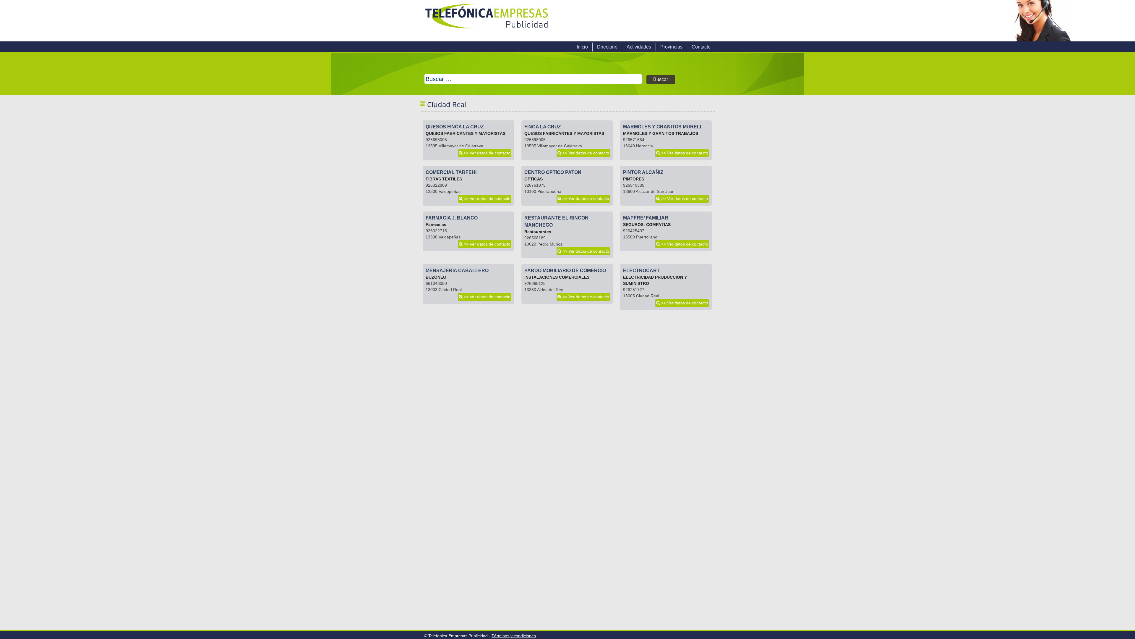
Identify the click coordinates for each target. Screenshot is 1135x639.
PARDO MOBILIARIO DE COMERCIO (565, 270)
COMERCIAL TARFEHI (451, 172)
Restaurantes (537, 231)
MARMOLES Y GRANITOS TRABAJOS (660, 133)
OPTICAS (533, 179)
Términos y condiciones (514, 635)
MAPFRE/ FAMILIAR (645, 217)
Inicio (582, 46)
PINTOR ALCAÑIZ (643, 172)
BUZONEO (436, 277)
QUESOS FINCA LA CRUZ (455, 126)
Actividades (639, 46)
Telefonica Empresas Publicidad (487, 20)
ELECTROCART (641, 270)
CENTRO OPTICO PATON (552, 172)
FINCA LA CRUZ (542, 126)
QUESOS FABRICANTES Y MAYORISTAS (465, 133)
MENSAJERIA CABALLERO (457, 270)
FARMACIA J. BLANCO (452, 217)
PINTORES (633, 179)
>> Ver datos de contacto (487, 153)
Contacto (701, 46)
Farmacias (436, 224)
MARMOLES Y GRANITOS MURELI (662, 126)
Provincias (671, 46)
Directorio (607, 46)
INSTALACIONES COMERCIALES (556, 277)
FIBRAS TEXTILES (444, 179)
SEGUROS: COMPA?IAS (647, 224)
